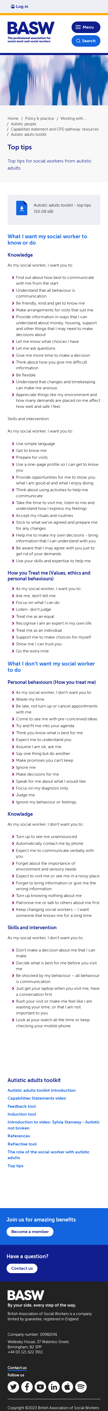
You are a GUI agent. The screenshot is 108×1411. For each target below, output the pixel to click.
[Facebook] (27, 1387)
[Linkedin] (54, 1387)
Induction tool (22, 1114)
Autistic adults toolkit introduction (42, 1090)
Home (13, 118)
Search (89, 40)
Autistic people (23, 124)
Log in (22, 6)
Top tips (15, 1165)
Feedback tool (22, 1106)
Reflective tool (22, 1144)
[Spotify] (81, 1387)
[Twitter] (13, 1387)
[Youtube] (40, 1387)
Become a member (30, 1231)
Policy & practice (39, 118)
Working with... (74, 118)
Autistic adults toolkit (28, 134)
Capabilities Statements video (37, 1098)
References (19, 1135)
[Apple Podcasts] (67, 1387)
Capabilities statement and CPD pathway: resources (55, 129)
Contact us (22, 1268)
